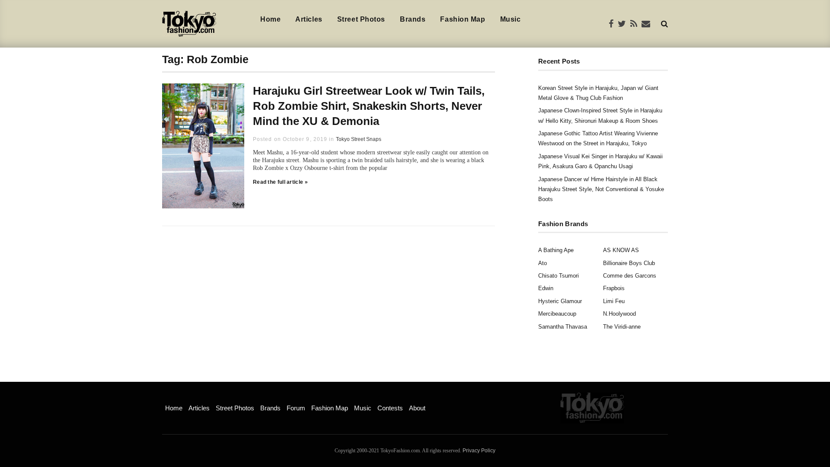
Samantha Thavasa (562, 326)
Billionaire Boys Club (629, 263)
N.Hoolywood (619, 313)
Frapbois (614, 288)
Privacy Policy (479, 451)
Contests (390, 408)
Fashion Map (462, 19)
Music (510, 19)
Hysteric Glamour (560, 301)
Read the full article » (280, 182)
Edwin (545, 288)
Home (270, 19)
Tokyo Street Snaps (358, 139)
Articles (308, 19)
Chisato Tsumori (558, 275)
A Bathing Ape (556, 250)
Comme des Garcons (629, 275)
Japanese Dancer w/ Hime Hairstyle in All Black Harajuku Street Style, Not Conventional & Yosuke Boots (601, 189)
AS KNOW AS (621, 250)
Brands (412, 19)
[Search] (664, 23)
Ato (542, 263)
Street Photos (361, 19)
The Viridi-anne (622, 326)
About (417, 408)
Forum (296, 408)
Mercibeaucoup (557, 313)
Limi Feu (614, 301)
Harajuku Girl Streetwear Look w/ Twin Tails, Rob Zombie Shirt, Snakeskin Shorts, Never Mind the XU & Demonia (369, 106)
